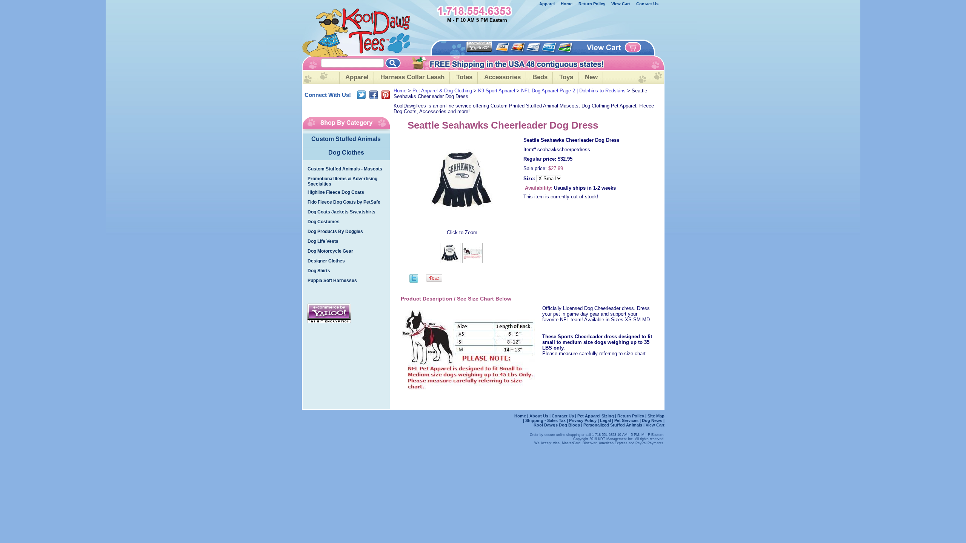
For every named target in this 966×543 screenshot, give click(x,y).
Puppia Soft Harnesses (332, 280)
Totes (464, 77)
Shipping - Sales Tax (546, 420)
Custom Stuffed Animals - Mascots (345, 169)
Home (400, 91)
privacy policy (583, 420)
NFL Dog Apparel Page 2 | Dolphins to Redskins (573, 91)
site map (656, 416)
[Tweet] (413, 281)
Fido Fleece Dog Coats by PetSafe (344, 202)
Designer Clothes (326, 261)
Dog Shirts (319, 270)
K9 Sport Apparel (496, 91)
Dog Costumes (324, 221)
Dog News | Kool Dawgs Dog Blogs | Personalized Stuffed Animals (599, 422)
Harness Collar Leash (412, 77)
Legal (605, 420)
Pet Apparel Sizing (596, 416)
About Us (539, 416)
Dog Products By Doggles (335, 231)
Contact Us (647, 4)
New (591, 77)
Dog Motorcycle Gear (330, 251)
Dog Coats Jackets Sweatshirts (341, 212)
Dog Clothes (346, 152)
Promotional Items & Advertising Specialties (342, 181)
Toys (566, 77)
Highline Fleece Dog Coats (336, 192)
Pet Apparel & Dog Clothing (442, 91)
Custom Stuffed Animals (346, 139)
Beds (540, 77)
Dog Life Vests (323, 241)
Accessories (502, 77)
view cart (620, 4)
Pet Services (626, 420)
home (566, 4)
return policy (591, 4)
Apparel (547, 4)
